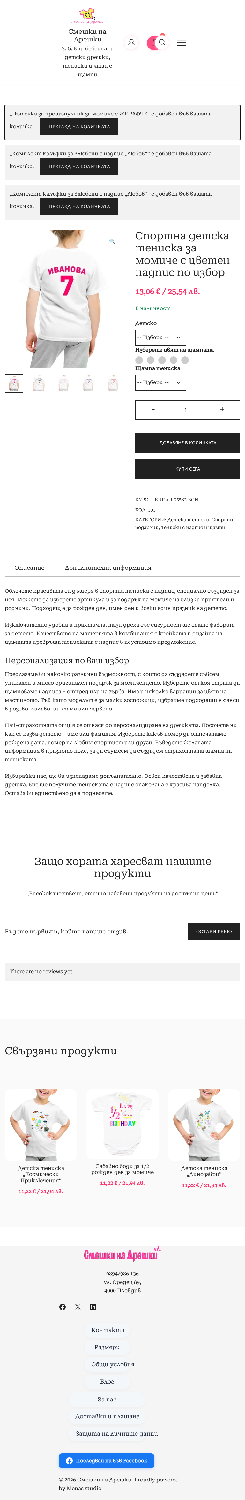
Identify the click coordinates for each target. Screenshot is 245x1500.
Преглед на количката (79, 126)
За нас (107, 1399)
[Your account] (131, 42)
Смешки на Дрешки (87, 35)
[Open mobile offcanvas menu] (181, 42)
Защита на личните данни (110, 1433)
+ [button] (222, 409)
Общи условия (110, 1364)
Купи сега (187, 469)
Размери (107, 1347)
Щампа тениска (157, 368)
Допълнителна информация (108, 567)
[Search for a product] (162, 42)
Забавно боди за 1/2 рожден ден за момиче (122, 1169)
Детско (146, 323)
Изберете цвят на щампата (174, 350)
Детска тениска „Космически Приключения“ (41, 1174)
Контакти (108, 1330)
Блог (107, 1381)
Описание (29, 567)
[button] (112, 241)
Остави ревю (214, 931)
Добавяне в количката (188, 442)
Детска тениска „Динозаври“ (204, 1171)
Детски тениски (188, 519)
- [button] (153, 409)
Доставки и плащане (107, 1416)
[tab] (29, 568)
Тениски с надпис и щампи (193, 527)
